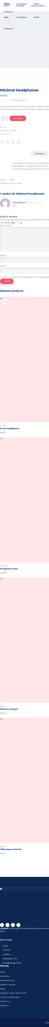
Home (2, 972)
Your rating (5, 223)
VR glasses (4, 566)
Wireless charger (9, 709)
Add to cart (18, 118)
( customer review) (18, 100)
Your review (6, 225)
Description (39, 154)
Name (3, 255)
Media (2, 989)
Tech (6, 134)
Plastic (13, 130)
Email (3, 266)
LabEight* (4, 1005)
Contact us (5, 1001)
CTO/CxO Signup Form (9, 997)
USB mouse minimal (10, 849)
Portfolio (5, 976)
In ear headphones (9, 428)
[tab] (39, 153)
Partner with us (7, 980)
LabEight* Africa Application (13, 993)
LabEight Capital (7, 984)
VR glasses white (9, 568)
